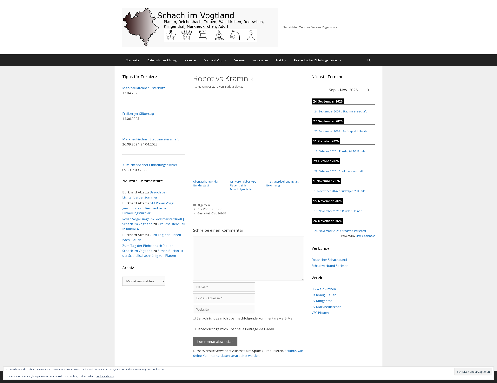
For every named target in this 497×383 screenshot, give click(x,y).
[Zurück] (318, 90)
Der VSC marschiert (210, 209)
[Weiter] (368, 90)
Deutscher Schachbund (329, 259)
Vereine (239, 60)
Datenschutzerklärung (162, 60)
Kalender (190, 60)
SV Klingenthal (323, 301)
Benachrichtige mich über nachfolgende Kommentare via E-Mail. (245, 318)
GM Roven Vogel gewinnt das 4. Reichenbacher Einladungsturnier (148, 208)
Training (280, 60)
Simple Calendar (365, 236)
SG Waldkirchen (324, 289)
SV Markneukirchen (326, 307)
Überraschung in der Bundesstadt (205, 183)
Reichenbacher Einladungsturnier (315, 60)
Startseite (133, 60)
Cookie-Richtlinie (105, 376)
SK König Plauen (324, 295)
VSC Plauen (320, 312)
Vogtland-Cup (213, 60)
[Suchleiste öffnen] (369, 60)
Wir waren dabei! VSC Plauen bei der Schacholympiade (243, 185)
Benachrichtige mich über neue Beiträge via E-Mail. (235, 329)
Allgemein (203, 205)
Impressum (260, 60)
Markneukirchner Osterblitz (143, 88)
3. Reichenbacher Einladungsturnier (149, 165)
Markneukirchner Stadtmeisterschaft (150, 139)
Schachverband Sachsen (330, 265)
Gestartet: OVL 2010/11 (212, 213)
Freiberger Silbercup (138, 113)
